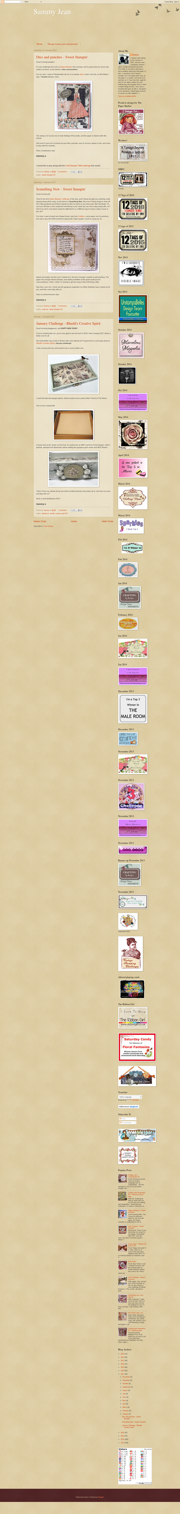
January (126, 1414)
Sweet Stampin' (66, 67)
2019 (123, 1367)
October (126, 1383)
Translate (135, 1100)
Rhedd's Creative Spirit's (46, 343)
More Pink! (132, 1262)
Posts (123, 1119)
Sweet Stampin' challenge (59, 199)
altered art (45, 513)
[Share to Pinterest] (81, 172)
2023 (123, 1354)
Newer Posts (40, 521)
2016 (123, 1433)
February (126, 1411)
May (124, 1400)
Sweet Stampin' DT (48, 175)
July (124, 1394)
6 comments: (63, 172)
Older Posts (107, 521)
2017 (123, 1374)
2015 (123, 1436)
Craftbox (81, 216)
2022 (123, 1357)
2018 (123, 1371)
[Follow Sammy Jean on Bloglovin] (128, 1108)
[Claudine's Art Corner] (132, 998)
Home (40, 43)
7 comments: (63, 306)
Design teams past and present (63, 43)
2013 (123, 1443)
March (125, 1407)
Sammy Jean (52, 11)
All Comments (126, 1122)
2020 (123, 1364)
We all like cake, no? (135, 1313)
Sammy (136, 55)
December (126, 1377)
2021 (123, 1360)
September (127, 1387)
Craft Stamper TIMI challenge (78, 166)
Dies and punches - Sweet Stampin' (62, 56)
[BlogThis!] (74, 172)
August (125, 1390)
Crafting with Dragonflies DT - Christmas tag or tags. (136, 1194)
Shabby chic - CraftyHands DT (134, 1176)
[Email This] (72, 172)
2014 (123, 1439)
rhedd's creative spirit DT (59, 513)
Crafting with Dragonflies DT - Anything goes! (136, 1329)
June (124, 1397)
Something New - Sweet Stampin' (60, 188)
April (124, 1404)
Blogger (101, 1497)
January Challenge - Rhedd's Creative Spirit (68, 323)
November (126, 1380)
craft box (45, 309)
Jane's (82, 74)
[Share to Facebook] (79, 172)
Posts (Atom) (48, 526)
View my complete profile (127, 96)
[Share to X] (76, 172)
